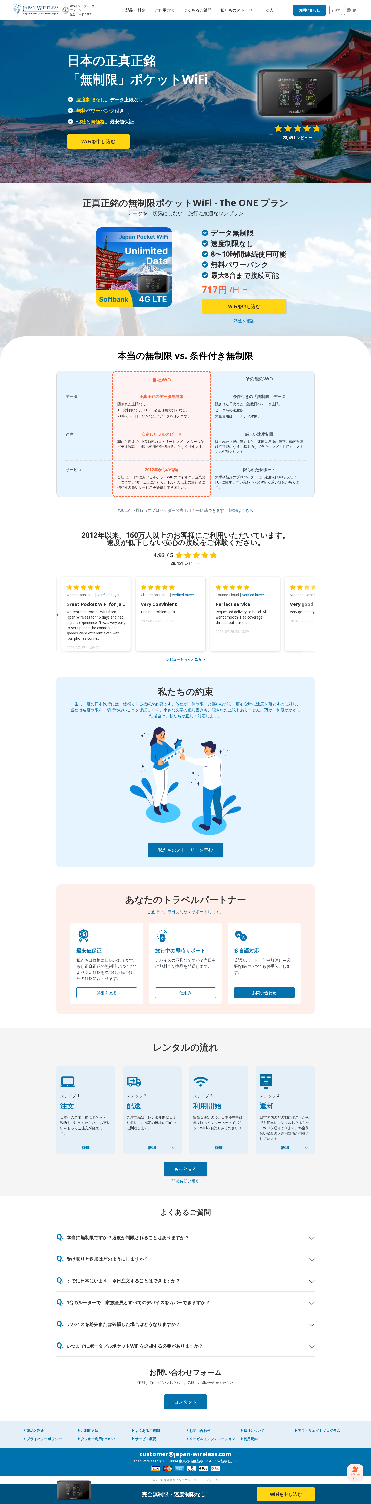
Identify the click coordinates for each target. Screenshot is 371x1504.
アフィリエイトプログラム (319, 1430)
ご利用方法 (89, 1430)
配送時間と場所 (185, 1181)
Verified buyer (108, 594)
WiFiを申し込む (98, 141)
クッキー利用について (98, 1438)
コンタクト (185, 1402)
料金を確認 (244, 321)
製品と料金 (35, 1430)
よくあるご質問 (147, 1430)
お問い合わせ (309, 10)
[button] (62, 614)
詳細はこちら (241, 510)
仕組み (185, 993)
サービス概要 (145, 1438)
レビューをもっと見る (183, 659)
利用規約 (251, 1438)
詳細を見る (107, 993)
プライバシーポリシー (44, 1438)
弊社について (254, 1430)
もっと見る (185, 1169)
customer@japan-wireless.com (185, 1453)
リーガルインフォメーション (212, 1438)
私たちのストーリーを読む (185, 850)
